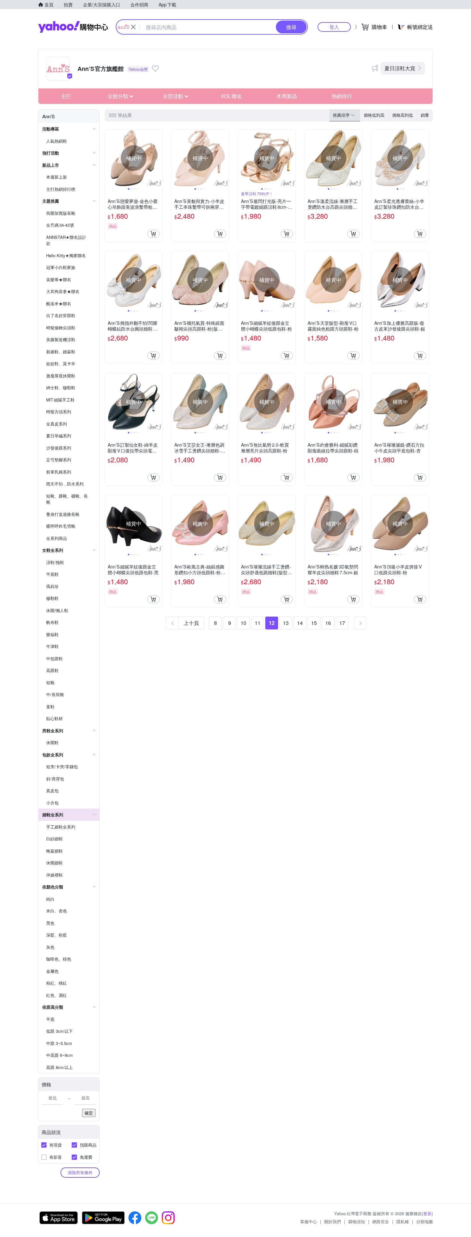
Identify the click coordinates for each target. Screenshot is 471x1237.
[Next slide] (158, 158)
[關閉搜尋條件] (133, 27)
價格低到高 (374, 115)
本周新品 (287, 96)
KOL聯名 (231, 96)
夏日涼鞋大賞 (399, 68)
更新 (427, 1213)
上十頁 (191, 623)
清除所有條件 (80, 1172)
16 (328, 623)
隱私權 (402, 1221)
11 (257, 623)
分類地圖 (424, 1221)
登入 (334, 26)
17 (342, 623)
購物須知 (356, 1221)
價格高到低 (402, 115)
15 (314, 623)
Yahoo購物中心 (73, 27)
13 (286, 623)
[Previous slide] (109, 158)
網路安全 (380, 1221)
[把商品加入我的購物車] (153, 234)
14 (300, 623)
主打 (66, 96)
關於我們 (332, 1221)
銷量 (425, 115)
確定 (89, 1113)
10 (243, 623)
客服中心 (308, 1221)
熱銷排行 (342, 96)
